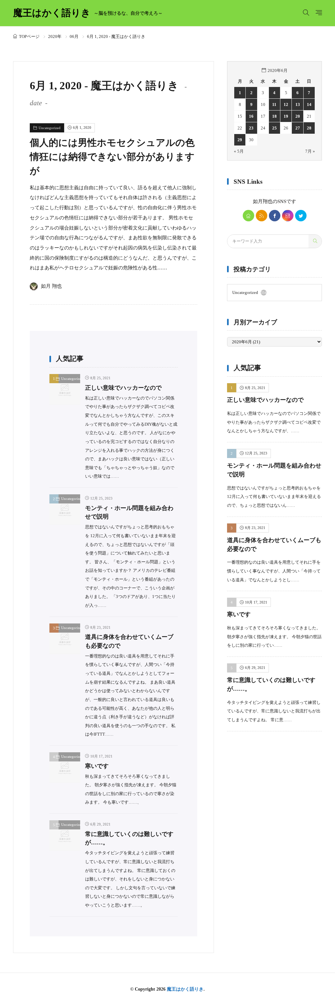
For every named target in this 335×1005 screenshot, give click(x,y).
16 (251, 116)
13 (297, 104)
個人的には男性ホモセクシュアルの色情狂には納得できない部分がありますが (112, 156)
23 (251, 128)
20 (297, 116)
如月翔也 (263, 201)
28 (309, 128)
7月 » (310, 151)
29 (240, 139)
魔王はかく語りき (88, 13)
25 (274, 128)
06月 (74, 36)
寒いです (97, 766)
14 (309, 104)
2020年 (55, 36)
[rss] (261, 215)
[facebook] (274, 215)
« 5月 (239, 151)
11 (274, 104)
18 (274, 116)
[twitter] (301, 215)
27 (297, 128)
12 (286, 104)
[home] (248, 215)
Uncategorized (50, 128)
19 (286, 116)
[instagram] (287, 215)
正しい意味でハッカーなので (123, 387)
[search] (315, 241)
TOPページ (29, 36)
